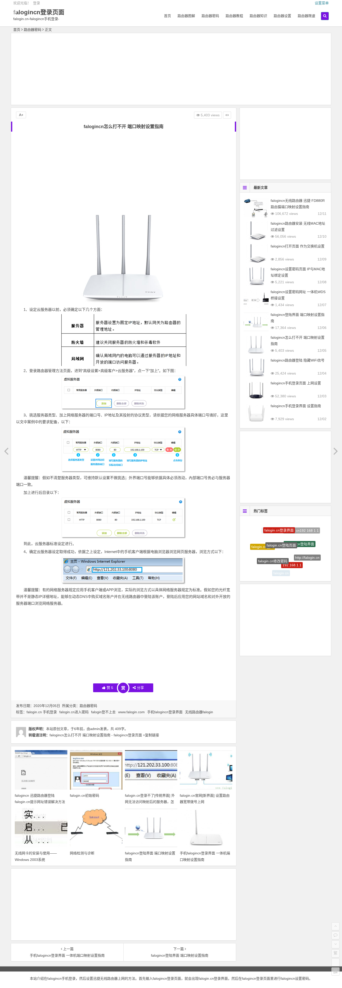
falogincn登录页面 (38, 12)
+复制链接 (150, 735)
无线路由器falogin (199, 712)
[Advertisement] (171, 70)
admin (95, 729)
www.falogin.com (131, 712)
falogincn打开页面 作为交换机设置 (297, 246)
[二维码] (335, 971)
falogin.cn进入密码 (74, 712)
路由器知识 (258, 16)
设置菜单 (322, 3)
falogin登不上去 (103, 712)
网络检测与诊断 (82, 853)
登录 (36, 3)
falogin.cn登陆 (262, 542)
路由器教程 (234, 16)
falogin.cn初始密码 (84, 795)
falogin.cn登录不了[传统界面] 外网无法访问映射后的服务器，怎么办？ (150, 801)
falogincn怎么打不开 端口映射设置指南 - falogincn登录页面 (96, 735)
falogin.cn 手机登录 (42, 712)
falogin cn (281, 568)
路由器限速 (306, 16)
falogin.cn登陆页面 (281, 532)
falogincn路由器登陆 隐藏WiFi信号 (297, 360)
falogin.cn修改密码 (272, 550)
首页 (167, 16)
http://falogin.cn (307, 551)
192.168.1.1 (291, 553)
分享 (140, 688)
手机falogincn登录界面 (165, 712)
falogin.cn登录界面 (279, 524)
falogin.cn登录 (265, 562)
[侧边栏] (227, 115)
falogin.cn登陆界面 (299, 534)
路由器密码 (210, 16)
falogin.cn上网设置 (298, 568)
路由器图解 (186, 16)
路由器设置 (282, 16)
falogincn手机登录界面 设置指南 (296, 406)
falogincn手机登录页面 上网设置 (296, 383)
